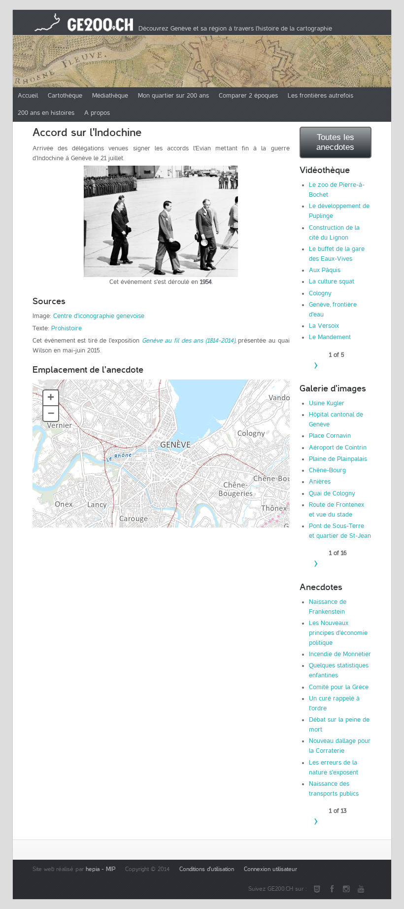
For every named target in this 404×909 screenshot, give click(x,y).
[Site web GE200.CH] (316, 889)
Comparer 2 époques (248, 95)
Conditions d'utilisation (206, 869)
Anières (320, 481)
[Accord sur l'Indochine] (161, 221)
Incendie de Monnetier (340, 654)
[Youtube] (361, 889)
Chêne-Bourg (327, 470)
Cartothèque (65, 95)
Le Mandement (330, 337)
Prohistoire (66, 328)
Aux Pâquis (324, 270)
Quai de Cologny (332, 493)
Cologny (320, 293)
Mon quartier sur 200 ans (173, 95)
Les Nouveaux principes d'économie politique (338, 633)
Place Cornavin (330, 435)
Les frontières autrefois (320, 95)
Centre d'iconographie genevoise (98, 316)
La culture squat (331, 281)
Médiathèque (110, 95)
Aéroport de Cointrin (338, 447)
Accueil (28, 95)
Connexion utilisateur (270, 869)
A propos (97, 112)
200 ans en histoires (46, 112)
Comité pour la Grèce (339, 687)
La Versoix (324, 325)
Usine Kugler (326, 403)
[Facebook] (331, 889)
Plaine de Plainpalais (338, 458)
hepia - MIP (100, 869)
